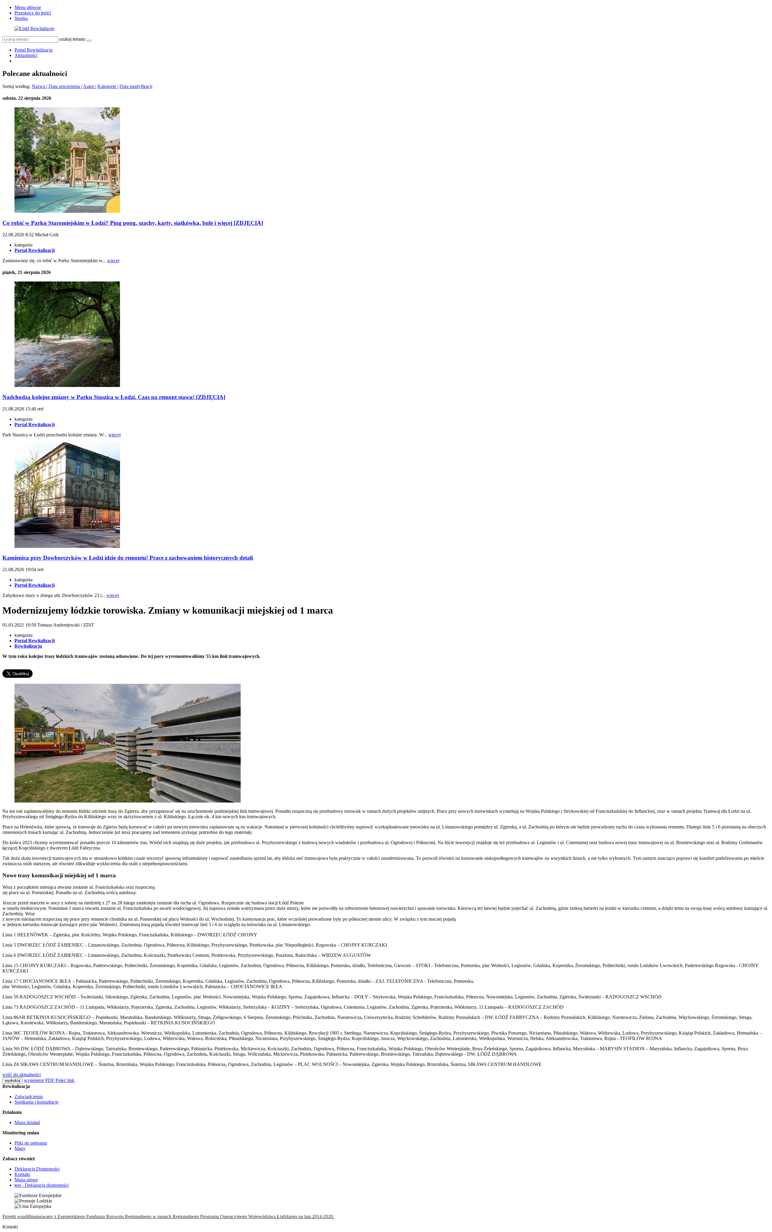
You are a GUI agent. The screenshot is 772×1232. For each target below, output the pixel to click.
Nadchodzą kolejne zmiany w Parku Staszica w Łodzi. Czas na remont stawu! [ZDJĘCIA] (113, 397)
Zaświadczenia (28, 1096)
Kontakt (22, 1174)
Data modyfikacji (135, 86)
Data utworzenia (65, 86)
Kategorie (107, 86)
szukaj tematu (72, 39)
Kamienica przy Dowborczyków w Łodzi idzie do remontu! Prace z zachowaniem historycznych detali (127, 558)
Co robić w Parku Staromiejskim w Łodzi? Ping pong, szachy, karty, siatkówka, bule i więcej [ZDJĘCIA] (132, 223)
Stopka (21, 18)
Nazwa (39, 86)
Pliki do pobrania (30, 1143)
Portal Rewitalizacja (33, 49)
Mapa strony (26, 1179)
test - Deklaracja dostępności (41, 1185)
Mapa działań (27, 1122)
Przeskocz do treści (32, 12)
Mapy (20, 1148)
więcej (113, 260)
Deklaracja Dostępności (37, 1168)
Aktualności (25, 55)
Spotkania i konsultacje (36, 1102)
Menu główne (27, 7)
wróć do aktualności (21, 1074)
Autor (89, 86)
